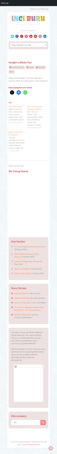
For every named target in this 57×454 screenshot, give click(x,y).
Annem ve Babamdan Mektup (26, 261)
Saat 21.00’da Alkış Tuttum (25, 303)
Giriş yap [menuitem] (5, 3)
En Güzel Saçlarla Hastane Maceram (29, 247)
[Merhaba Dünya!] (18, 114)
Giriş (42, 9)
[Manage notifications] (51, 448)
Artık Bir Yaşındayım (22, 315)
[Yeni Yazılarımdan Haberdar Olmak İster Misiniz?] (36, 117)
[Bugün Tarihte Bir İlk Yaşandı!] (18, 141)
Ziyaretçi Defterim (21, 293)
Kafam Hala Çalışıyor (23, 273)
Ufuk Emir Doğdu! (21, 269)
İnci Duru (42, 67)
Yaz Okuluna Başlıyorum (24, 307)
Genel (31, 67)
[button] (43, 422)
